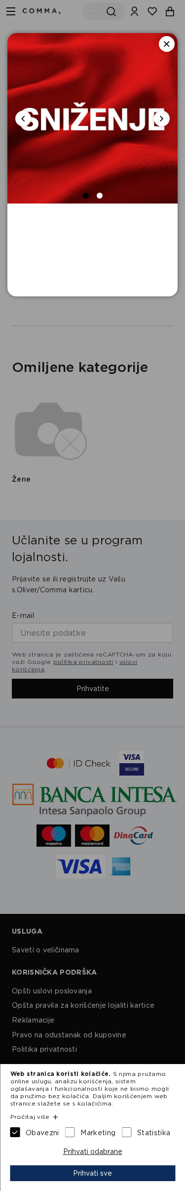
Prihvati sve (92, 1173)
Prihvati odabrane (92, 1151)
